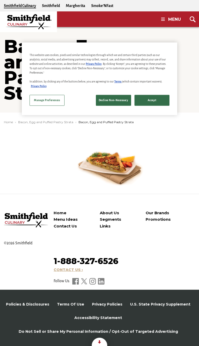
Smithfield (51, 6)
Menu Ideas (66, 219)
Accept (152, 100)
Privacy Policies (107, 304)
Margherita (75, 6)
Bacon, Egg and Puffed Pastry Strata (45, 122)
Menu (174, 19)
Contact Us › (68, 269)
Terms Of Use (70, 304)
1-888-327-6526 (86, 261)
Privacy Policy (94, 64)
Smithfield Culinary (20, 6)
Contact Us (65, 226)
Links (105, 226)
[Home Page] (28, 21)
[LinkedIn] (101, 281)
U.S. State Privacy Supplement (160, 304)
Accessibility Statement (98, 317)
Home (8, 122)
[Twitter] (84, 281)
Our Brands (157, 212)
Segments (110, 219)
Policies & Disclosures (27, 304)
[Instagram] (93, 281)
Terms (118, 81)
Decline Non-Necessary (113, 100)
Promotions (158, 219)
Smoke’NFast (102, 6)
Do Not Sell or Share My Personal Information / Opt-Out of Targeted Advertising (98, 331)
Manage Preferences (47, 100)
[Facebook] (76, 281)
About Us (109, 212)
